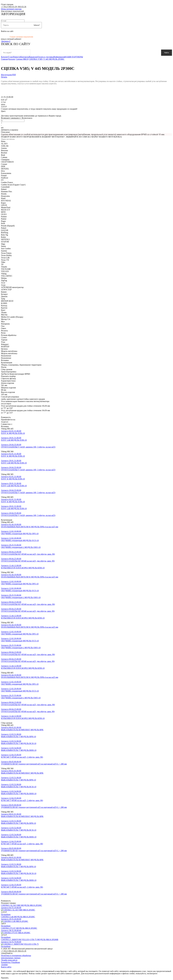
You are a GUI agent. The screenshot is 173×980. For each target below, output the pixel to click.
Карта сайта (6, 967)
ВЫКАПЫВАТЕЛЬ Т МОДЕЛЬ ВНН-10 (18, 750)
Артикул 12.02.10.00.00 (11, 531)
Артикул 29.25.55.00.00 (11, 545)
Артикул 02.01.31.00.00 (11, 431)
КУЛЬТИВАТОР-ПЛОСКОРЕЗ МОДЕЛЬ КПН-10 (23, 568)
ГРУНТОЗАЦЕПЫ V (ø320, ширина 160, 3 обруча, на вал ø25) (28, 447)
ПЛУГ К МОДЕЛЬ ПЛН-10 (13, 433)
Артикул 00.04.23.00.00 (11, 552)
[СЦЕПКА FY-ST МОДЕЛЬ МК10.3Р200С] (15, 933)
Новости (16, 57)
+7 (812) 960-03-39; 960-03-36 (13, 7)
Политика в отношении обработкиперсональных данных (16, 956)
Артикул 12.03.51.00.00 (11, 734)
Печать (4, 77)
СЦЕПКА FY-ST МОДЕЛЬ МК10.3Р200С (19, 928)
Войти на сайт (7, 31)
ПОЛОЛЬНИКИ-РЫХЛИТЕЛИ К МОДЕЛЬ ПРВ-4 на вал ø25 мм (29, 527)
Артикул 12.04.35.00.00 (11, 755)
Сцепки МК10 (22, 59)
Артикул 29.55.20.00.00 (11, 919)
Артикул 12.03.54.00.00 (11, 748)
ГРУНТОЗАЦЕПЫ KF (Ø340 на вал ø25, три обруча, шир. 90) (28, 554)
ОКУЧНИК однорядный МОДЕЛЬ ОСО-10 (20, 540)
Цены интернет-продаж (11, 9)
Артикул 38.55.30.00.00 (11, 930)
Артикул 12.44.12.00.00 (11, 565)
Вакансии (33, 57)
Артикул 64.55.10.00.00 (11, 908)
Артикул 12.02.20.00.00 (11, 538)
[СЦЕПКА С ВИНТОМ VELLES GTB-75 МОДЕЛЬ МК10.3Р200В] (20, 944)
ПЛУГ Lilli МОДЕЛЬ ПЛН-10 (14, 440)
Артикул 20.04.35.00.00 (11, 445)
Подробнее (6, 914)
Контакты (24, 57)
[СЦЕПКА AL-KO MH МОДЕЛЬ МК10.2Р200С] (18, 910)
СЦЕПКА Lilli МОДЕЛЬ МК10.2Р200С (18, 917)
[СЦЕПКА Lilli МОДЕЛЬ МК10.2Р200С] (14, 921)
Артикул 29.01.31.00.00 (11, 438)
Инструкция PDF (8, 75)
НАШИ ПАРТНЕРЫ (74, 57)
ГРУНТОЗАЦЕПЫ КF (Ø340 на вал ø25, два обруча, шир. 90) (28, 561)
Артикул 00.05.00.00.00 (11, 762)
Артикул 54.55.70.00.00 (11, 942)
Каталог (4, 57)
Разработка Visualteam (10, 962)
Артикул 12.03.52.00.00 (11, 741)
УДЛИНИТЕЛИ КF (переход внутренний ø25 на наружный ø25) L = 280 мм (34, 764)
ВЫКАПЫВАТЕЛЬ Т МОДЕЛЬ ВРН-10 (18, 736)
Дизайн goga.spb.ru (9, 960)
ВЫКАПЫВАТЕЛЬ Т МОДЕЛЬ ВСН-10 (18, 743)
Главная (4, 59)
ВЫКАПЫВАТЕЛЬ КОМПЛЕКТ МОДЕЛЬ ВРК (22, 730)
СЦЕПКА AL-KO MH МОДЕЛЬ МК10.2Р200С (21, 905)
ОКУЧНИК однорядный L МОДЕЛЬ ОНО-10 (21, 547)
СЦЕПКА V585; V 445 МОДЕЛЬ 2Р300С (46, 59)
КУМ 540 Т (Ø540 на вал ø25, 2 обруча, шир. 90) (22, 757)
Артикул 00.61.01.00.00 (11, 727)
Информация (59, 57)
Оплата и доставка (45, 57)
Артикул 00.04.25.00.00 (11, 559)
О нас (10, 57)
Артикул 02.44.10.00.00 (11, 524)
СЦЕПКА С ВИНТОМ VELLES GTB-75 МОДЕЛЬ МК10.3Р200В (29, 939)
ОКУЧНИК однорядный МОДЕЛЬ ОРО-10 (20, 534)
